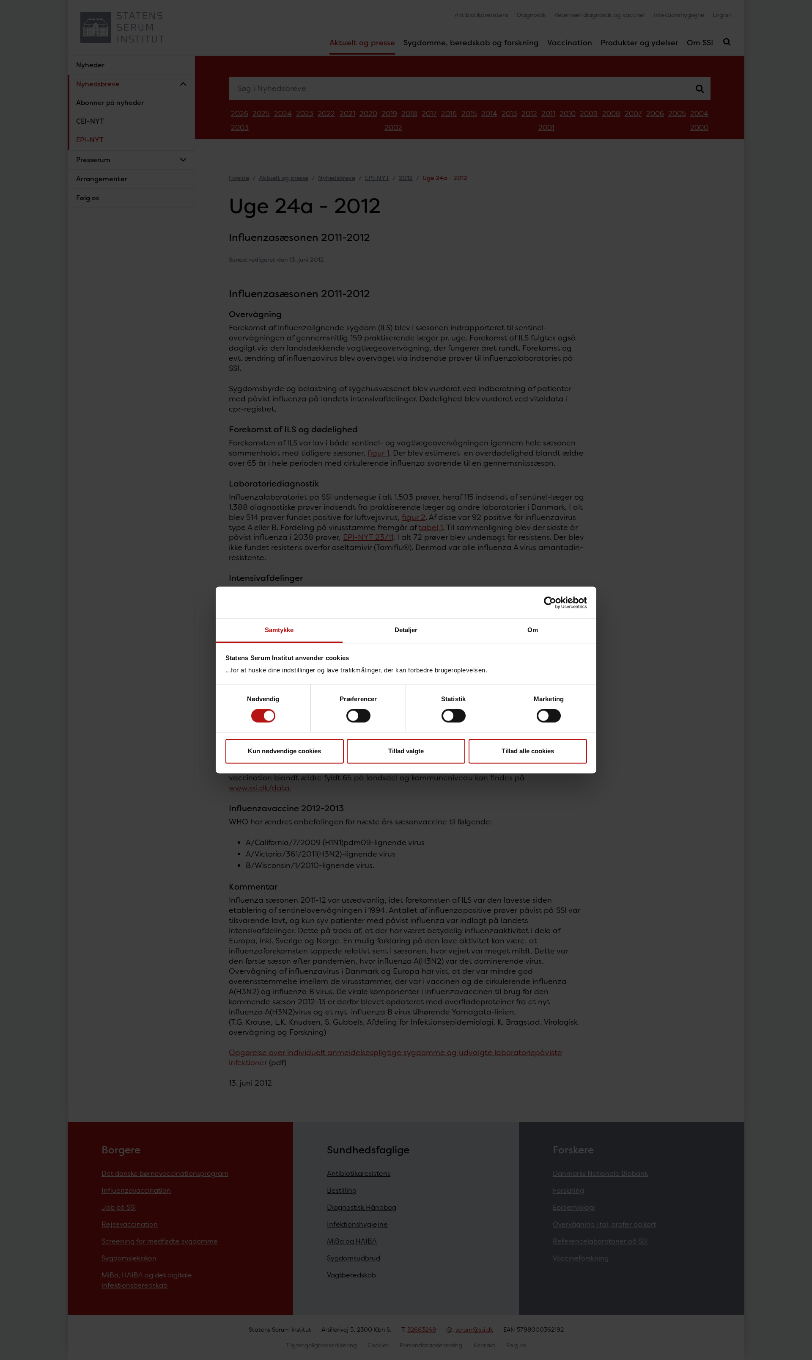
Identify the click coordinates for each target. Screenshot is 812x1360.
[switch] (358, 716)
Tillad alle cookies (528, 751)
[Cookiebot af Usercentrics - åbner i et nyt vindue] (550, 602)
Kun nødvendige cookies (284, 751)
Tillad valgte (406, 751)
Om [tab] (532, 629)
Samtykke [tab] (279, 629)
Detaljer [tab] (406, 629)
